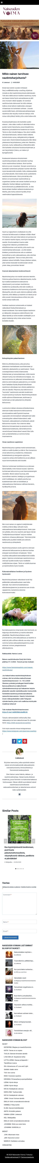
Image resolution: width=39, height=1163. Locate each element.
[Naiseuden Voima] (11, 11)
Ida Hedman (19, 1033)
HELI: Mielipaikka (10, 1118)
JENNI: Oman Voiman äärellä (14, 1098)
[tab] (15, 868)
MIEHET (5, 1131)
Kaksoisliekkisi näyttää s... (23, 952)
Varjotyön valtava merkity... (23, 1005)
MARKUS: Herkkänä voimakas (14, 1141)
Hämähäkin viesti (20, 978)
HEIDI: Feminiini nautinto (12, 1076)
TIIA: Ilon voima (9, 1073)
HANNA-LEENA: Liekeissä (13, 1114)
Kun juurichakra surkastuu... (24, 969)
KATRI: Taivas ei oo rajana (13, 1050)
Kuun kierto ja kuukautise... (23, 996)
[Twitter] (19, 741)
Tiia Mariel (18, 989)
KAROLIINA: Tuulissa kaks (13, 1092)
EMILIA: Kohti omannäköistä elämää (16, 1101)
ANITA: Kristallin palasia (12, 1111)
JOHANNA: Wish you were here (15, 1124)
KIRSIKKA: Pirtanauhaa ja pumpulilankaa (18, 1079)
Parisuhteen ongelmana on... (24, 987)
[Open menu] (2, 2)
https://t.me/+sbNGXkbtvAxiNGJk (14, 712)
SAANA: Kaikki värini (11, 1069)
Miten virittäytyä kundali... (23, 1022)
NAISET (5, 1044)
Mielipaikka (9, 862)
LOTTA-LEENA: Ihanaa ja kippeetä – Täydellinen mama (16, 1061)
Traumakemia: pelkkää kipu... (24, 961)
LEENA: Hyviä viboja (11, 1082)
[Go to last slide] (5, 841)
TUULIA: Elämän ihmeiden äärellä (15, 1054)
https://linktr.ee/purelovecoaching (19, 723)
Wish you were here (21, 972)
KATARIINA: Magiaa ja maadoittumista (17, 1047)
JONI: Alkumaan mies (11, 1135)
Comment (7, 895)
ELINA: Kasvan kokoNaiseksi (14, 1108)
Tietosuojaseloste (27, 1157)
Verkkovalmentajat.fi (12, 1157)
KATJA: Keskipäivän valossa (13, 1089)
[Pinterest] (24, 741)
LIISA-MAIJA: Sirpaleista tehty (14, 1057)
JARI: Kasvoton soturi (11, 1138)
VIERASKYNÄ (7, 1145)
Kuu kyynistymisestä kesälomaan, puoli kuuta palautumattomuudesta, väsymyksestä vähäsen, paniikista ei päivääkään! (19, 853)
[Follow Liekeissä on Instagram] (19, 794)
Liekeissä (7, 82)
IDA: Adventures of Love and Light (16, 1066)
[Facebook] (14, 741)
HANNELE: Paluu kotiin (12, 1105)
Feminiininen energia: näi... (23, 1030)
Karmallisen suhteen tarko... (24, 1013)
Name (5, 922)
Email (5, 931)
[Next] (33, 841)
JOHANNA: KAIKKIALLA (12, 1127)
